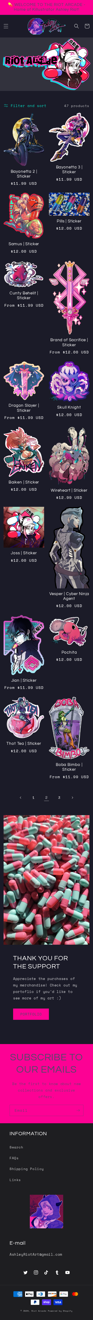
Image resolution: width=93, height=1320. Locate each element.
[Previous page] (21, 797)
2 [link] (46, 797)
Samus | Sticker (24, 244)
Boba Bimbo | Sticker (69, 767)
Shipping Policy (27, 1168)
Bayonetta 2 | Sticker (24, 174)
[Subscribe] (78, 1110)
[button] (6, 26)
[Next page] (72, 797)
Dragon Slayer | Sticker (24, 407)
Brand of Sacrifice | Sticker (69, 342)
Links (15, 1179)
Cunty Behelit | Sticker (24, 295)
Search (16, 1147)
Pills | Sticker (69, 221)
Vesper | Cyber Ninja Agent (69, 596)
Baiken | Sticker (24, 482)
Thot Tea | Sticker (23, 743)
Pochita (69, 652)
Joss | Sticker (24, 553)
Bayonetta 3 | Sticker (69, 169)
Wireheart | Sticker (69, 490)
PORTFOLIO (31, 1014)
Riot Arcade (38, 1310)
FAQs (14, 1157)
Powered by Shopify (60, 1310)
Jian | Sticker (24, 680)
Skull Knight (69, 407)
